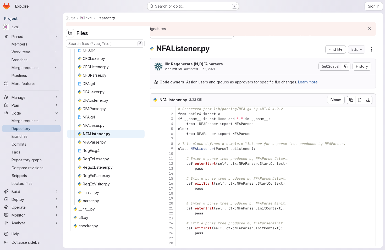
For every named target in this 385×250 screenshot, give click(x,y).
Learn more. (308, 82)
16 (171, 183)
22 (171, 213)
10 (171, 153)
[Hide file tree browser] (70, 33)
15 (171, 178)
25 (171, 228)
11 (171, 158)
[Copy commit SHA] (346, 66)
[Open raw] (359, 100)
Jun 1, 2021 (207, 69)
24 (171, 223)
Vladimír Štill (174, 69)
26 (171, 233)
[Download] (368, 100)
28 (171, 243)
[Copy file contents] (351, 100)
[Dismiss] (369, 29)
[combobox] (105, 43)
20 (171, 203)
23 (171, 218)
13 (171, 168)
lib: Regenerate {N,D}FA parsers (194, 64)
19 (171, 198)
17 (171, 188)
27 (171, 238)
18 (171, 193)
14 (171, 173)
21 (171, 208)
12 (171, 163)
